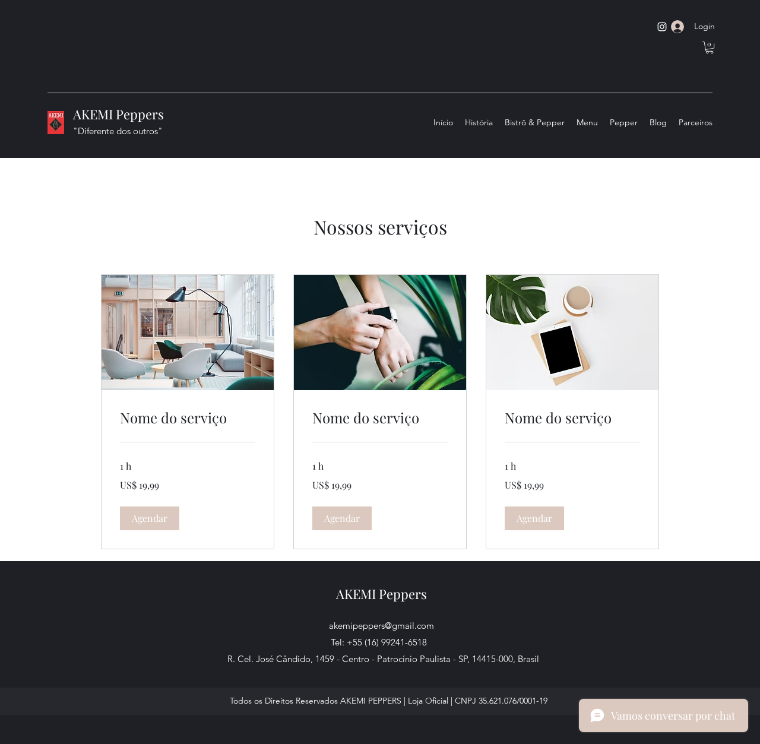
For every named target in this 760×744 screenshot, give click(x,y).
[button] (709, 47)
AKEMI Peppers (118, 114)
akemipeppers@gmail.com (381, 625)
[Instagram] (662, 27)
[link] (187, 418)
